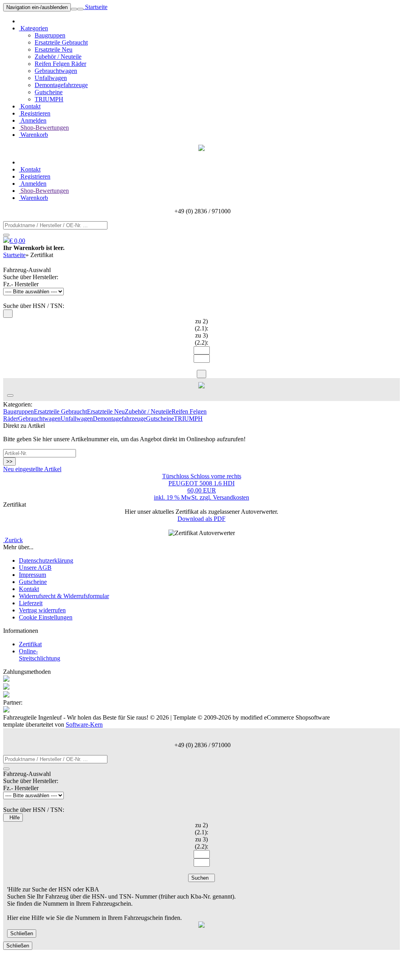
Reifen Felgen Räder (60, 63)
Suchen (201, 878)
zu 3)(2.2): (201, 339)
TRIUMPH (49, 99)
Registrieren (34, 113)
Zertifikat (30, 644)
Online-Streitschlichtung (39, 655)
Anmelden (32, 120)
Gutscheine (49, 92)
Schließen (21, 933)
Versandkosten (231, 497)
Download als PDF (201, 518)
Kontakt (30, 106)
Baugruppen (50, 35)
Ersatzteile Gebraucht (61, 42)
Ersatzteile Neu (53, 49)
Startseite (95, 7)
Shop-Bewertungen (44, 127)
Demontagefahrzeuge (61, 85)
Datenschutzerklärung (46, 560)
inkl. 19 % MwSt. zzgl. (183, 497)
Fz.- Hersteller (21, 284)
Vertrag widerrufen (42, 610)
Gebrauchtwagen (56, 70)
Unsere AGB (35, 567)
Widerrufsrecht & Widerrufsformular (64, 596)
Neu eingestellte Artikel (32, 469)
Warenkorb (33, 134)
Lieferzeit (31, 603)
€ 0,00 (17, 240)
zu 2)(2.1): (201, 325)
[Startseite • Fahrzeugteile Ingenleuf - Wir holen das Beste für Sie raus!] (201, 148)
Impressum (32, 574)
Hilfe (13, 818)
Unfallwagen (51, 78)
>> (9, 461)
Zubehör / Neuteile (58, 56)
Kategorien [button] (33, 28)
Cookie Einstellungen (45, 617)
